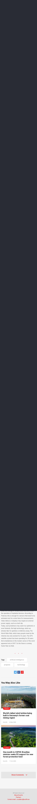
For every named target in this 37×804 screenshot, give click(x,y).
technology (21, 665)
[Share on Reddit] (22, 672)
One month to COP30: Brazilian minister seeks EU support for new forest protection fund (18, 754)
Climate (6, 747)
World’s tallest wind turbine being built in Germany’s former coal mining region (17, 715)
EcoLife (5, 722)
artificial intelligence (17, 660)
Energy (6, 708)
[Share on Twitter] (15, 672)
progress (7, 665)
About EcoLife (18, 795)
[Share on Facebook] (18, 672)
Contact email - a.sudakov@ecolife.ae (18, 799)
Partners (18, 797)
